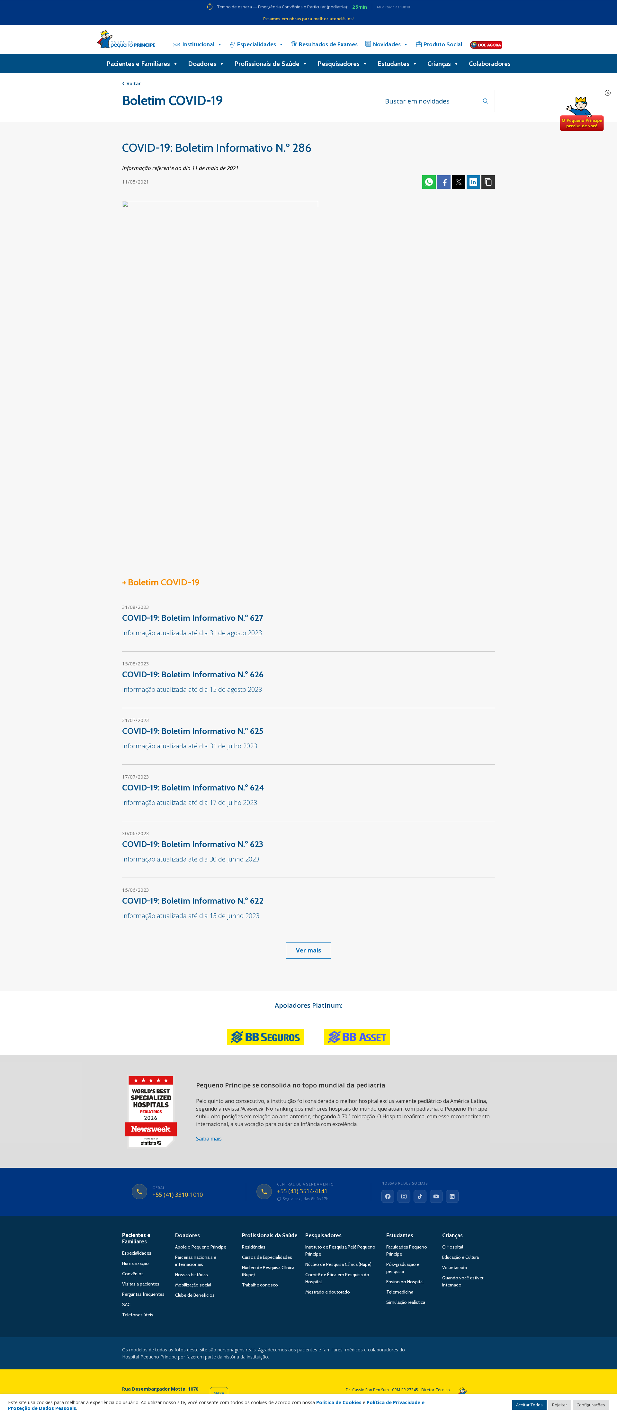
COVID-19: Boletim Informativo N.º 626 (193, 674)
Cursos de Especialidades (267, 1257)
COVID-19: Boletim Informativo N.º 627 (192, 618)
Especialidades (256, 44)
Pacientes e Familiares (138, 64)
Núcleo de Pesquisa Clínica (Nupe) (338, 1264)
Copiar (488, 182)
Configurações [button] (591, 1405)
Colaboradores (490, 64)
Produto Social (443, 44)
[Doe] (486, 44)
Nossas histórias (191, 1274)
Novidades (387, 44)
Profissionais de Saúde (267, 64)
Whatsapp (429, 182)
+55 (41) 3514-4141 (302, 1191)
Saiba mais (209, 1138)
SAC (126, 1304)
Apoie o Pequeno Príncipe (200, 1247)
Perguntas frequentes (143, 1294)
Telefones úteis (137, 1315)
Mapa (219, 1393)
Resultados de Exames (328, 44)
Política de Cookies (339, 1402)
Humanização (135, 1263)
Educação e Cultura (460, 1257)
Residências (253, 1247)
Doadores (202, 64)
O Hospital (452, 1247)
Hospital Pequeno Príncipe (126, 40)
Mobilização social (193, 1285)
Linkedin (473, 182)
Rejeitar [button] (559, 1405)
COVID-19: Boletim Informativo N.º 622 (193, 901)
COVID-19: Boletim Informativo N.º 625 (193, 731)
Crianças (439, 64)
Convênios (133, 1273)
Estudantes (393, 64)
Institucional (199, 44)
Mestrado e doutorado (327, 1292)
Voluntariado (454, 1267)
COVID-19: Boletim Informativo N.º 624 (193, 787)
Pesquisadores (338, 64)
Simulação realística (405, 1302)
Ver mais (308, 950)
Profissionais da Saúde (270, 1235)
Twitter (458, 182)
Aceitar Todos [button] (529, 1405)
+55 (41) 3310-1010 (177, 1194)
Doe (581, 114)
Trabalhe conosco (260, 1285)
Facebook (444, 182)
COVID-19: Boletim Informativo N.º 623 (193, 844)
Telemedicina (399, 1292)
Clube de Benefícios (195, 1295)
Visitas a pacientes (140, 1284)
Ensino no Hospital (405, 1282)
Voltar (134, 83)
